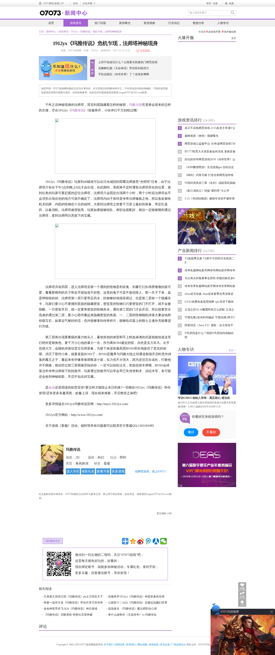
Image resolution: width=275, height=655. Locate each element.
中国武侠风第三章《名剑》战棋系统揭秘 (210, 182)
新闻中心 (51, 31)
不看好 (211, 432)
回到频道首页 (52, 541)
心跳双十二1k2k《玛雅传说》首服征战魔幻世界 (137, 602)
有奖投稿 (145, 50)
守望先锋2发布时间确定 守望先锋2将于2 (210, 317)
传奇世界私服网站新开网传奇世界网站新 (210, 286)
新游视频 (149, 23)
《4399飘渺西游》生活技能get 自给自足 (209, 167)
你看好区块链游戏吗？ (208, 416)
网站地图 (142, 644)
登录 (208, 3)
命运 (52, 387)
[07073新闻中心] (63, 14)
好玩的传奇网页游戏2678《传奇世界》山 (210, 159)
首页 (75, 3)
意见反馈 (165, 644)
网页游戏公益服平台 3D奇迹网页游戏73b (210, 143)
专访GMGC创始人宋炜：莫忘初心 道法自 (204, 397)
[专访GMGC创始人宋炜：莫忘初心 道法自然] (207, 393)
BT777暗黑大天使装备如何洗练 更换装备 (210, 151)
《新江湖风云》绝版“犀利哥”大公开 (207, 190)
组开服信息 (229, 31)
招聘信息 (120, 644)
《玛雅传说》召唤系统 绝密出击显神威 (68, 614)
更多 (233, 38)
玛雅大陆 (135, 104)
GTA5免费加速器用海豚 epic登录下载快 (209, 301)
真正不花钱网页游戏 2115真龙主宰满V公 (210, 128)
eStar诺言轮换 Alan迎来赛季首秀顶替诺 (209, 293)
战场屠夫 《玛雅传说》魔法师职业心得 (132, 608)
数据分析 (198, 23)
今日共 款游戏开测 (209, 31)
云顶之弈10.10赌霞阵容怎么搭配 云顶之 (209, 309)
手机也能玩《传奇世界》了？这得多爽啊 (123, 74)
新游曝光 (124, 23)
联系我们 (131, 644)
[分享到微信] (163, 541)
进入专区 (72, 471)
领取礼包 (88, 471)
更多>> (232, 350)
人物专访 (223, 23)
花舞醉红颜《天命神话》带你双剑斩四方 (123, 68)
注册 (215, 3)
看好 (191, 432)
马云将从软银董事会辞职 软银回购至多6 (210, 278)
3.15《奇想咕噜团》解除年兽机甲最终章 (210, 198)
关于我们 (108, 644)
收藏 (231, 3)
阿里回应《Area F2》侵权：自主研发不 (209, 325)
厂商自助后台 (178, 644)
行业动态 (174, 23)
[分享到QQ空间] (133, 541)
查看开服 (103, 471)
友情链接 (153, 644)
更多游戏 (118, 471)
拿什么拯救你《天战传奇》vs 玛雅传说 (132, 614)
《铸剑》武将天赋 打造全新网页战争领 (209, 175)
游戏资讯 (75, 23)
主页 (41, 31)
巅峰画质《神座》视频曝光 (201, 135)
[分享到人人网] (156, 541)
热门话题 (100, 23)
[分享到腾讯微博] (148, 541)
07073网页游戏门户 (53, 3)
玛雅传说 (77, 110)
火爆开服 (186, 37)
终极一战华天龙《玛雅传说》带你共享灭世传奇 (73, 602)
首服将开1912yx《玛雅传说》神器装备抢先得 (136, 596)
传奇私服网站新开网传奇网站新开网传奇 (210, 270)
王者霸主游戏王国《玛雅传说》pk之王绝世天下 (73, 596)
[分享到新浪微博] (140, 541)
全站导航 (87, 3)
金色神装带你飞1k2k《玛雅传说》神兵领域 (70, 608)
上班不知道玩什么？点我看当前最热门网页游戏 (127, 62)
